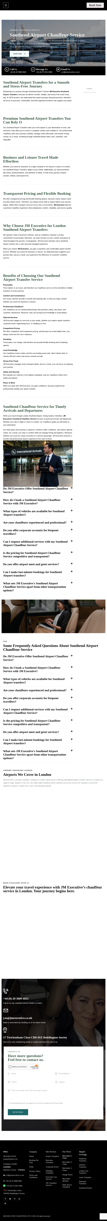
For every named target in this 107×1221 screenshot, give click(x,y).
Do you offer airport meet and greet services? (31, 564)
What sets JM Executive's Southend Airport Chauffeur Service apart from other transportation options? (34, 587)
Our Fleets (66, 1152)
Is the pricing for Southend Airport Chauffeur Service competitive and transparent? (31, 554)
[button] (38, 490)
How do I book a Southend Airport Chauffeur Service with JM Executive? (31, 501)
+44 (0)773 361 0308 (44, 72)
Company (33, 1152)
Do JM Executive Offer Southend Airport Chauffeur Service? (35, 490)
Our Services (51, 1152)
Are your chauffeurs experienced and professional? (34, 522)
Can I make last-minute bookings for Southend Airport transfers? (32, 573)
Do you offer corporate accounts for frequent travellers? (30, 532)
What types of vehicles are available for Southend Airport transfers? (34, 513)
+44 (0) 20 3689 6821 (18, 72)
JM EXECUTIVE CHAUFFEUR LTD (16, 1216)
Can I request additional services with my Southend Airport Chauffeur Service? (35, 543)
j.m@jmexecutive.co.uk (70, 72)
